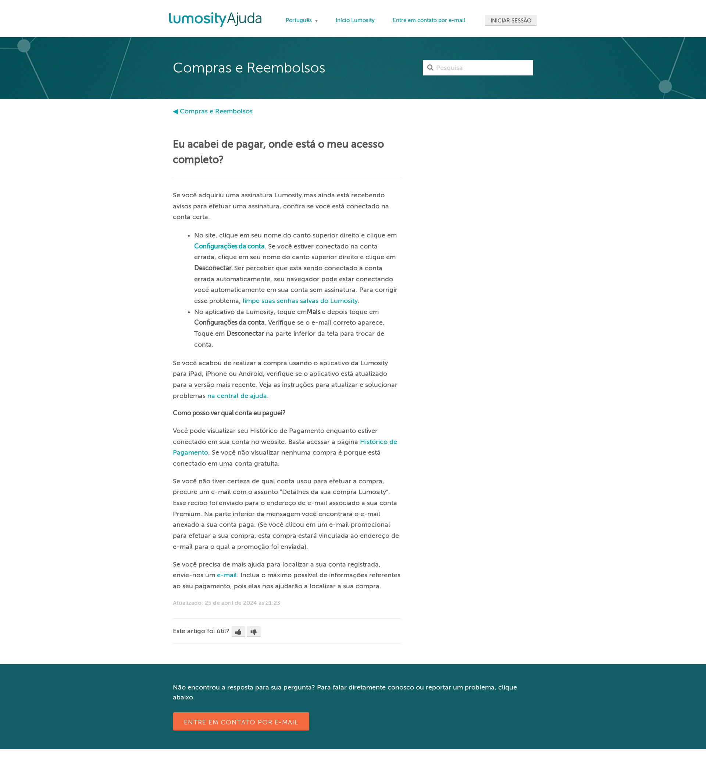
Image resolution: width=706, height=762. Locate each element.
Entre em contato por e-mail (429, 20)
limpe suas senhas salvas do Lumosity (300, 300)
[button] (238, 631)
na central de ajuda (237, 395)
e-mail (227, 575)
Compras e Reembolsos (216, 111)
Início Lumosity (355, 20)
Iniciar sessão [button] (511, 21)
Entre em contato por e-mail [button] (241, 722)
